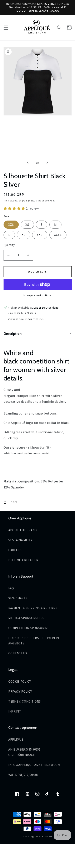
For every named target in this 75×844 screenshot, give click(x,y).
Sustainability (20, 540)
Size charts (17, 598)
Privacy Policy (20, 691)
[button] (6, 28)
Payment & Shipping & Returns (32, 608)
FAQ (11, 588)
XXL (39, 235)
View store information (26, 319)
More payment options (37, 295)
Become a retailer (23, 560)
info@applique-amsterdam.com (34, 765)
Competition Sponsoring (29, 628)
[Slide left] (27, 162)
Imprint (14, 711)
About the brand (22, 530)
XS (27, 225)
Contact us (17, 653)
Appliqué (15, 739)
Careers (15, 550)
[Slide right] (47, 162)
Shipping (24, 200)
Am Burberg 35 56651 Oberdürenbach (24, 752)
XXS (11, 225)
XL (23, 235)
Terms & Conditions (24, 701)
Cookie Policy (19, 681)
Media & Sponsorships (26, 618)
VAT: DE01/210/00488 (23, 775)
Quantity (9, 245)
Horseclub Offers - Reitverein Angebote (33, 640)
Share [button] (13, 502)
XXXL (58, 235)
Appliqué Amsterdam (41, 836)
